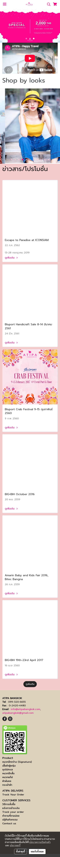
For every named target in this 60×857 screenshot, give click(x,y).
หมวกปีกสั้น (8, 773)
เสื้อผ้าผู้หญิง (9, 766)
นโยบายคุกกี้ (15, 845)
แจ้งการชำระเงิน (11, 808)
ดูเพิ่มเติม (10, 258)
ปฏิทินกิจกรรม (10, 820)
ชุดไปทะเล (7, 769)
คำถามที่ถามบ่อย (10, 816)
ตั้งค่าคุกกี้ (20, 851)
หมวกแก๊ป (7, 777)
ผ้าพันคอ (6, 781)
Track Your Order (13, 794)
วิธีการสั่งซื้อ (8, 804)
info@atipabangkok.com (25, 709)
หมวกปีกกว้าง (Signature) (17, 762)
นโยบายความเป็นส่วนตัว (40, 842)
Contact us (9, 823)
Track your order (13, 812)
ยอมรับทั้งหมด (37, 851)
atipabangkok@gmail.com (18, 713)
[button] (48, 4)
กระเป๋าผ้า (7, 785)
